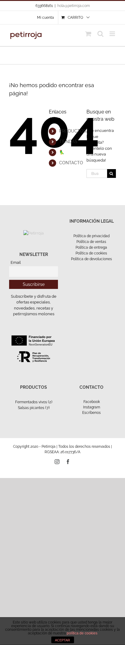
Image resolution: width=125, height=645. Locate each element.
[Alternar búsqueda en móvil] (100, 34)
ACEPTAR (62, 640)
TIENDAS (68, 141)
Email (16, 262)
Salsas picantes (31, 408)
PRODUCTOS (72, 131)
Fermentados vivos (31, 402)
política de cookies (82, 633)
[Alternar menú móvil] (113, 34)
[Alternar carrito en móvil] (88, 34)
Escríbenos (91, 413)
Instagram (91, 407)
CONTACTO (71, 162)
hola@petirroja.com (73, 6)
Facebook (91, 402)
